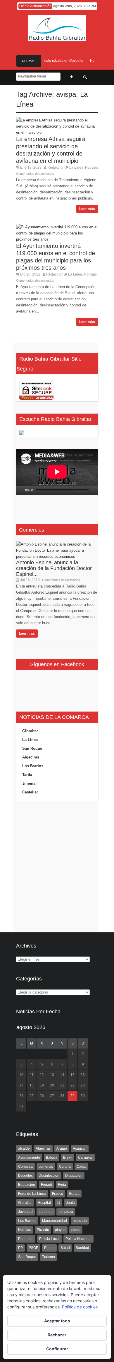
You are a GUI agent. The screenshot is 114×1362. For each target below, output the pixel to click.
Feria (62, 1185)
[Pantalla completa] (96, 490)
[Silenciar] (89, 490)
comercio (46, 1167)
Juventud (25, 1212)
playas (60, 1230)
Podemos (25, 1239)
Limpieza (65, 1212)
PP (20, 1248)
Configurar (57, 1348)
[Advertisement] (57, 866)
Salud (65, 1248)
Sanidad (82, 1248)
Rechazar (57, 1334)
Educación (26, 1185)
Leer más (87, 209)
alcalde (24, 1148)
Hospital (44, 1203)
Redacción (56, 167)
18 (32, 1085)
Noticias (91, 167)
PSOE (33, 1248)
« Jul (20, 1114)
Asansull (80, 1148)
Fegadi (46, 1185)
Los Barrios (32, 766)
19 (42, 1085)
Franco (57, 1194)
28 (62, 1096)
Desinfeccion (49, 1176)
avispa (66, 94)
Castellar (30, 792)
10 (21, 1075)
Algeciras (30, 757)
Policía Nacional (78, 1239)
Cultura (65, 1167)
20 (52, 1085)
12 (42, 1075)
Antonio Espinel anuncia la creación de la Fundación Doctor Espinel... (54, 568)
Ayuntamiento (29, 1157)
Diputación (73, 1176)
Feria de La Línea (32, 1194)
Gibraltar (30, 731)
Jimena (28, 783)
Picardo (43, 1230)
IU (58, 1203)
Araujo (61, 1148)
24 (21, 1096)
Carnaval (85, 1157)
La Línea (76, 167)
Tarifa (27, 774)
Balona (51, 1157)
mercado (80, 1221)
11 (32, 1075)
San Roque (32, 748)
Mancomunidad (54, 1221)
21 (62, 1085)
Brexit (67, 1157)
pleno (75, 1230)
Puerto (49, 1248)
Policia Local (49, 1239)
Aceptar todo (57, 1320)
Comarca (25, 1167)
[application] (57, 472)
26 (42, 1096)
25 (32, 1096)
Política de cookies (80, 1306)
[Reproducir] (20, 490)
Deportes (25, 1176)
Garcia (74, 1194)
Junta (70, 1203)
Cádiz (81, 1167)
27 (52, 1096)
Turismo (48, 1257)
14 (62, 1075)
